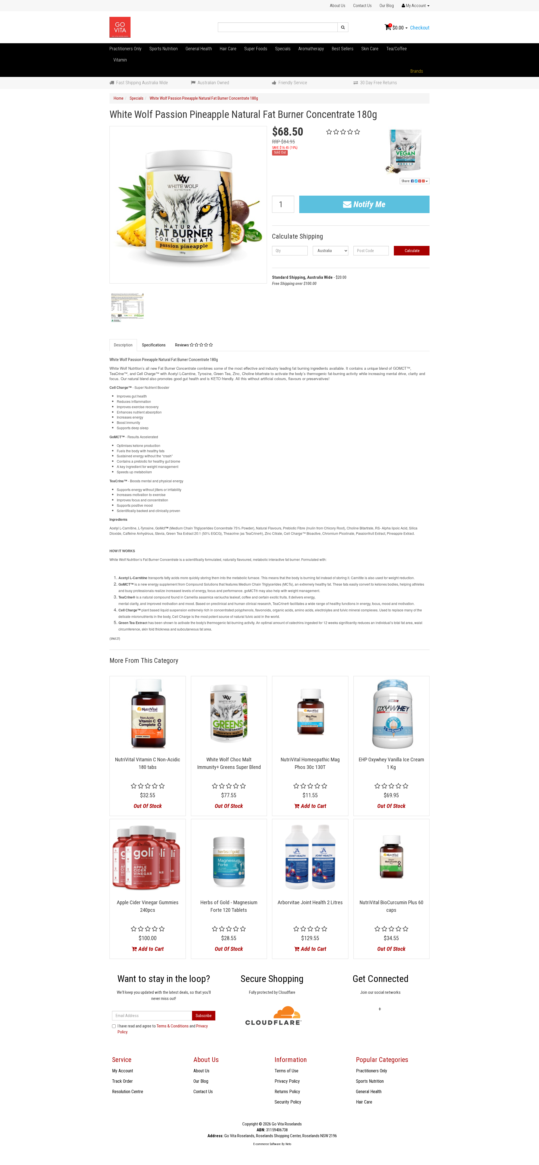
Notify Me (368, 204)
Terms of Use (286, 1070)
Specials (283, 48)
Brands (416, 71)
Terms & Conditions (173, 1026)
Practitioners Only (125, 48)
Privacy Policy (287, 1081)
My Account (122, 1070)
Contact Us (362, 5)
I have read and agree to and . (163, 1029)
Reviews (182, 345)
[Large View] (127, 307)
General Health (199, 48)
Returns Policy (287, 1091)
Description (123, 345)
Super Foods (255, 48)
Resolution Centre (127, 1091)
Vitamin (120, 60)
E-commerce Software (267, 1144)
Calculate (412, 250)
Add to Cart (313, 806)
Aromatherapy (311, 48)
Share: (406, 181)
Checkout (420, 28)
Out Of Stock (148, 806)
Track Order (122, 1081)
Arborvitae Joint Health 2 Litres (310, 902)
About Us (337, 5)
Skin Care (369, 48)
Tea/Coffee (396, 48)
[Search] (342, 27)
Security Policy (288, 1102)
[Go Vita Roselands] (120, 26)
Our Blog (387, 5)
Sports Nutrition (163, 48)
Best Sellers (342, 48)
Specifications (154, 345)
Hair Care (228, 48)
